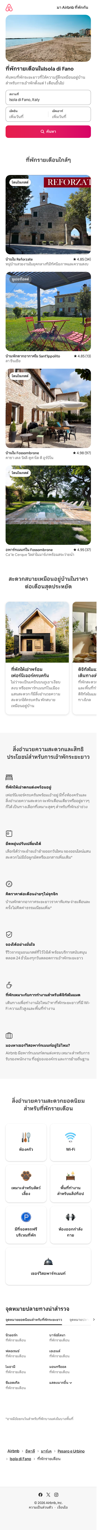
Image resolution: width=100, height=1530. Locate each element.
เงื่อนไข (62, 1507)
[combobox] (48, 100)
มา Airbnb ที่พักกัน (72, 7)
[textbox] (26, 116)
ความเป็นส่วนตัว (41, 1507)
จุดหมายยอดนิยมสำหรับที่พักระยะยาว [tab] (34, 1320)
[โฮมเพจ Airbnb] (9, 7)
